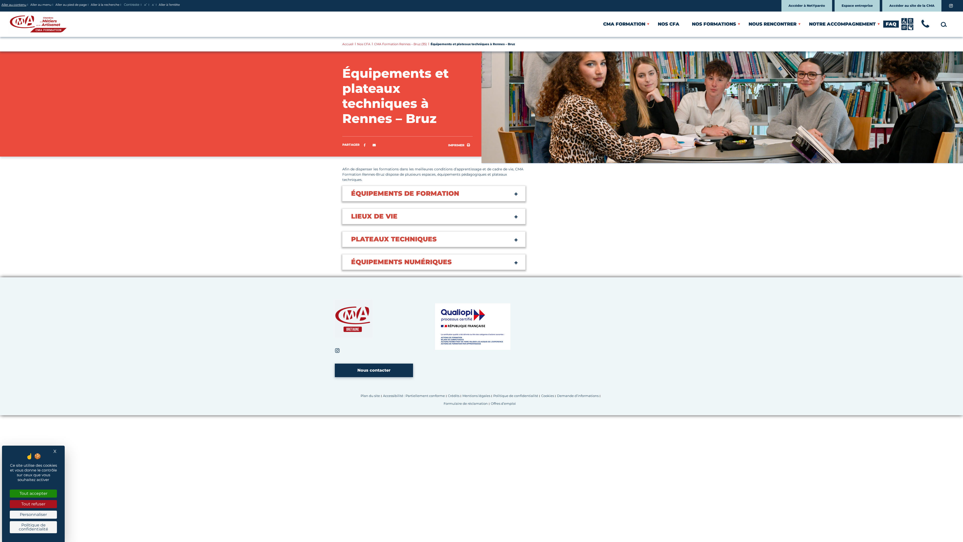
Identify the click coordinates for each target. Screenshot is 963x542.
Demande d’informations (578, 396)
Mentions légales (476, 396)
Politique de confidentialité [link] (33, 527)
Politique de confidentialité (515, 396)
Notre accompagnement (842, 24)
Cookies (547, 396)
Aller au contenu (14, 5)
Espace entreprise (857, 6)
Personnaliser (33, 514)
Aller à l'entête (169, 5)
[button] (374, 145)
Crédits (453, 396)
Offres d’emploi (503, 403)
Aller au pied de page (71, 5)
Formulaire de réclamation (466, 403)
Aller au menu (40, 5)
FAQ (891, 24)
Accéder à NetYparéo (806, 6)
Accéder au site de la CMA (911, 6)
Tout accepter (33, 493)
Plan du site (370, 396)
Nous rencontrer (772, 24)
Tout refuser (33, 504)
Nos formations (714, 24)
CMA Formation (624, 24)
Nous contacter (373, 370)
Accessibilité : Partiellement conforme (414, 396)
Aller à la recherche (105, 5)
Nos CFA (668, 24)
